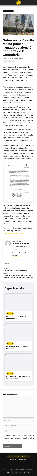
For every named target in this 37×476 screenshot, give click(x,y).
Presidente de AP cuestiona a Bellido (15, 270)
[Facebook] (16, 472)
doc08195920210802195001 (13, 233)
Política (18, 10)
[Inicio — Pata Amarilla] (18, 2)
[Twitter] (24, 472)
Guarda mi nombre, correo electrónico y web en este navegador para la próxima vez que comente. (19, 438)
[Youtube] (8, 472)
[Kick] (12, 472)
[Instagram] (20, 472)
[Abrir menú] (3, 2)
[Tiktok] (28, 472)
